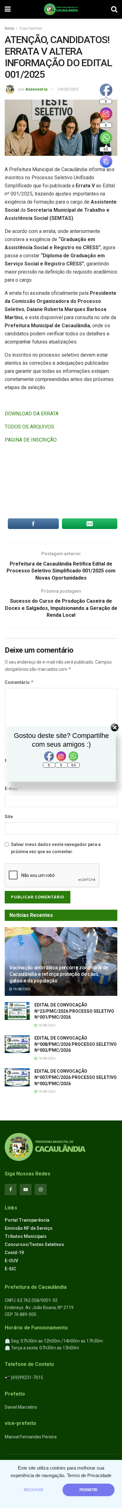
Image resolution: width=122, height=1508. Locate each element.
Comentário (19, 682)
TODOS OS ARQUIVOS (29, 427)
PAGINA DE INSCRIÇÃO (31, 440)
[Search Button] (114, 9)
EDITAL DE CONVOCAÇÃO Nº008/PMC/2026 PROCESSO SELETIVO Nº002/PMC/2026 (75, 1044)
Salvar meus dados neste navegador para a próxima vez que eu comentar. (56, 848)
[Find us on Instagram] (41, 1189)
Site (9, 816)
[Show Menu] (8, 9)
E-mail (13, 788)
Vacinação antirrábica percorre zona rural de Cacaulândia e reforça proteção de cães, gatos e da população (58, 974)
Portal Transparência (27, 1220)
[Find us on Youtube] (26, 1189)
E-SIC (10, 1268)
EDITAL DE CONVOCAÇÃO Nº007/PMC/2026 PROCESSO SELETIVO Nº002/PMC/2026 (75, 1077)
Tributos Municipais (26, 1236)
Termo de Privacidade (89, 1475)
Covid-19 (14, 1252)
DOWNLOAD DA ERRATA (31, 414)
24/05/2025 (68, 89)
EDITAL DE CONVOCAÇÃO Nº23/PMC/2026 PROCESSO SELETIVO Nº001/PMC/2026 (74, 1011)
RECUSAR (33, 1490)
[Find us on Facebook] (11, 1189)
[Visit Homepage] (60, 9)
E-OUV (11, 1260)
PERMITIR (88, 1490)
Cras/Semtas (30, 28)
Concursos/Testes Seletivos (34, 1244)
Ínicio (9, 28)
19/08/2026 (21, 989)
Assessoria (36, 89)
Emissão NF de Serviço (29, 1228)
